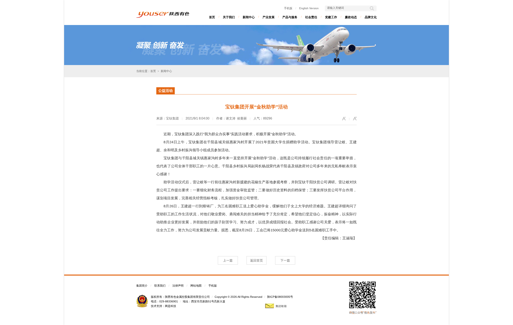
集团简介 (141, 285)
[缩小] (344, 118)
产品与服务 (289, 17)
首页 (212, 17)
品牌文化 (371, 17)
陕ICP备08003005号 (280, 296)
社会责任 (311, 17)
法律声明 (178, 285)
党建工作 (331, 17)
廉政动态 (351, 17)
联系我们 (160, 285)
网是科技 (170, 306)
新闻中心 (249, 17)
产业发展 (269, 17)
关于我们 (229, 17)
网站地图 (196, 285)
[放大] (355, 118)
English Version (309, 8)
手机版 (288, 8)
